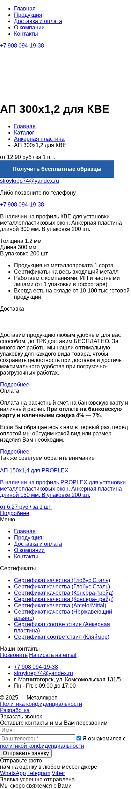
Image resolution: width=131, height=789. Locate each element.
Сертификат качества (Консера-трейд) (64, 593)
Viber (58, 773)
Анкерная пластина (39, 139)
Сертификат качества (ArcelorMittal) (60, 605)
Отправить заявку (26, 753)
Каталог (24, 133)
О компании (29, 27)
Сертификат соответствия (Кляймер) (61, 637)
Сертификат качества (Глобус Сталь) (62, 580)
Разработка (15, 710)
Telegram (38, 773)
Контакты (26, 34)
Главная (25, 9)
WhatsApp (13, 773)
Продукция (28, 15)
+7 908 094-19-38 (22, 46)
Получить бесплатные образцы (57, 169)
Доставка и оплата (38, 21)
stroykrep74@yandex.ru (29, 181)
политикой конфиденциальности (42, 746)
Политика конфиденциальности (41, 704)
